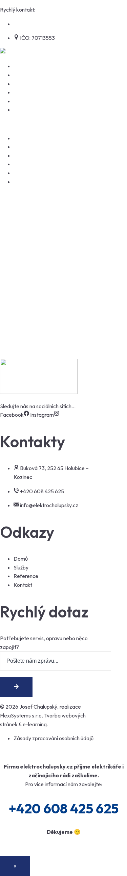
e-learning (35, 724)
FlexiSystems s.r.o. (21, 715)
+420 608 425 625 (58, 9)
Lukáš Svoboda (25, 311)
